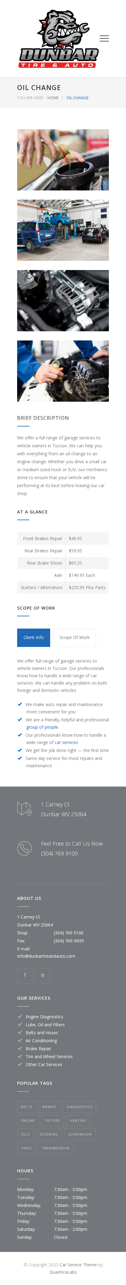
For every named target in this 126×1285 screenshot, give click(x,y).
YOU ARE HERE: (30, 97)
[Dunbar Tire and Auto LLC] (58, 38)
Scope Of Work (75, 637)
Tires (26, 1148)
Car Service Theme (78, 1265)
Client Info (34, 637)
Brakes (50, 1106)
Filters (52, 1120)
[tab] (33, 638)
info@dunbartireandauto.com (46, 956)
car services (66, 742)
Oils (25, 1134)
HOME (53, 97)
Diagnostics (79, 1106)
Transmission (56, 1148)
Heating (78, 1120)
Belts (26, 1106)
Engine (28, 1120)
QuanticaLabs (63, 1272)
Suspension (80, 1134)
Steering (49, 1134)
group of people (42, 727)
